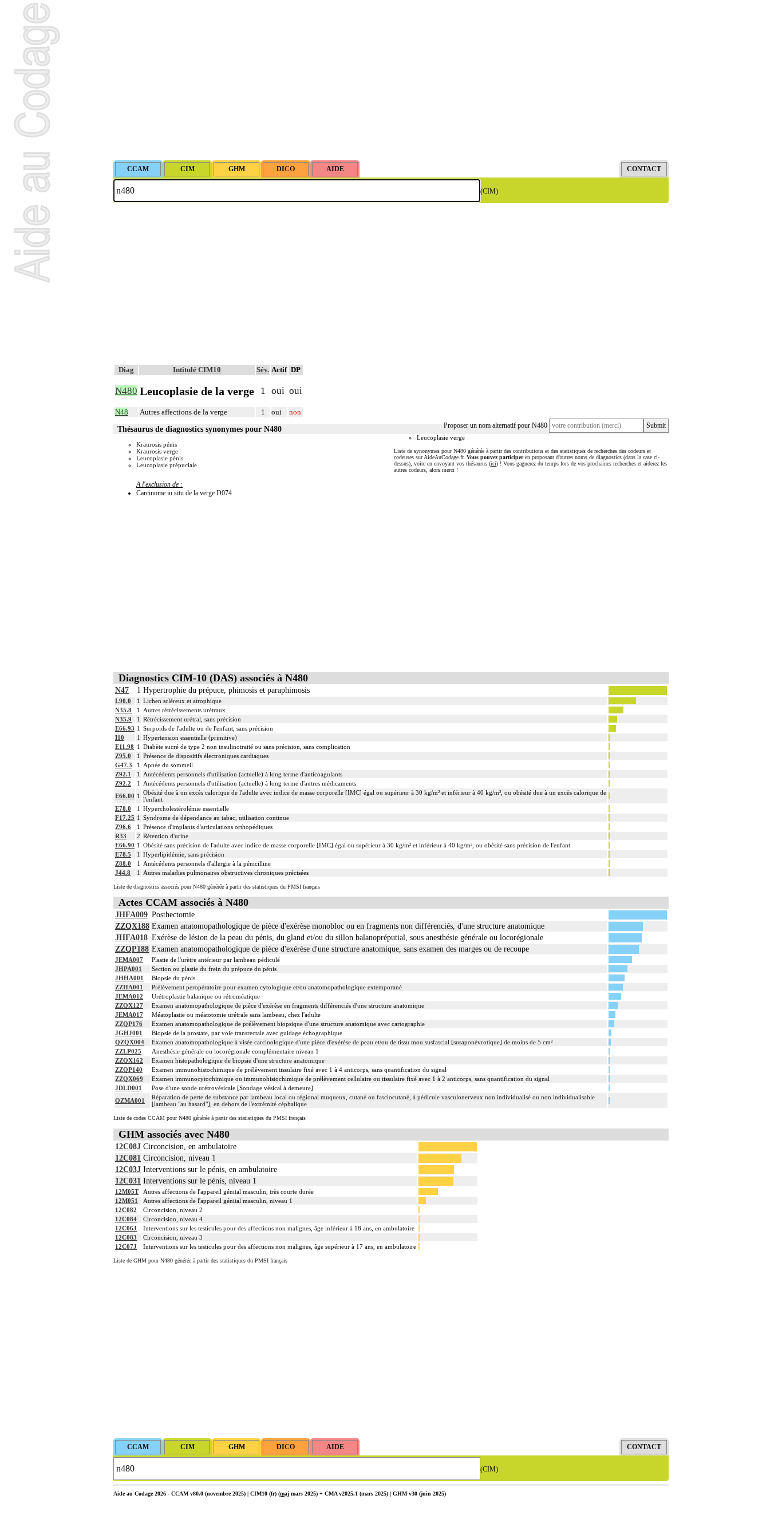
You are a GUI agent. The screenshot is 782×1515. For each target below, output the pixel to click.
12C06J (126, 1228)
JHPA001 (128, 968)
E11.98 (124, 746)
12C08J (128, 1146)
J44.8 (123, 872)
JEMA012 (129, 996)
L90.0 (123, 700)
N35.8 (123, 710)
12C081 (128, 1158)
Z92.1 (123, 774)
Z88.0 (123, 863)
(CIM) (489, 191)
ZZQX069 (129, 1078)
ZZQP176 (129, 1023)
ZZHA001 (129, 987)
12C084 (126, 1219)
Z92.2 (123, 783)
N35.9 (123, 719)
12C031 (128, 1181)
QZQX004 (129, 1042)
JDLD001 (128, 1087)
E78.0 (123, 808)
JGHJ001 (129, 1032)
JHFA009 (131, 914)
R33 (121, 836)
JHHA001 (129, 978)
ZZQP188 (132, 949)
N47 (122, 690)
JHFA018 (131, 937)
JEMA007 (129, 959)
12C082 (126, 1209)
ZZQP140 (129, 1069)
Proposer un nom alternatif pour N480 (495, 425)
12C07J (126, 1246)
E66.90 (125, 845)
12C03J (128, 1169)
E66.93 (125, 728)
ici (493, 463)
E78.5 (123, 854)
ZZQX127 (129, 1005)
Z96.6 (123, 826)
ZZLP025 (128, 1051)
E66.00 (125, 795)
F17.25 (125, 817)
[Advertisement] (391, 80)
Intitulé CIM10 (197, 369)
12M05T (127, 1191)
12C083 (126, 1237)
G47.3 (123, 765)
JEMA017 (129, 1014)
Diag (126, 369)
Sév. (262, 369)
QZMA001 (130, 1100)
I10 (119, 737)
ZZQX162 (129, 1060)
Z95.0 (123, 755)
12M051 (126, 1200)
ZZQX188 (132, 926)
